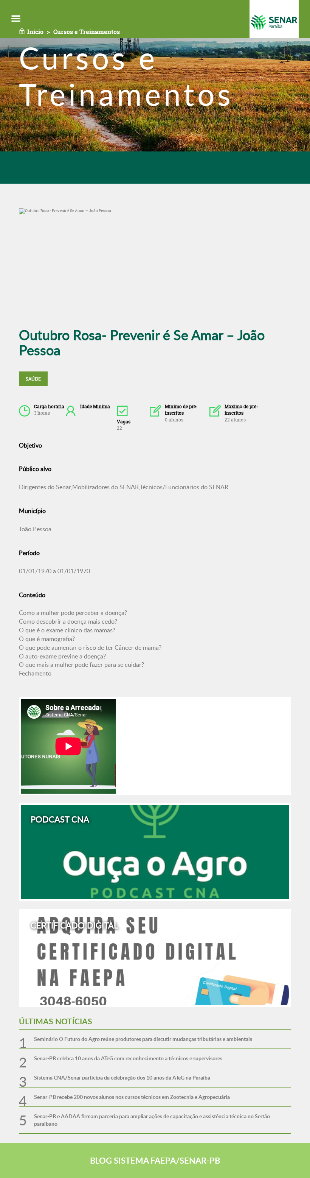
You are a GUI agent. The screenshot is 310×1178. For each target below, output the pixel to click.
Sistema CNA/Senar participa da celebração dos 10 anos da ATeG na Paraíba (122, 1077)
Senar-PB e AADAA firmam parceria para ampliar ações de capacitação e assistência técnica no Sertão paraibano (152, 1119)
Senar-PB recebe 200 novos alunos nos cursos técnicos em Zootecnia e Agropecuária (132, 1096)
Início (35, 32)
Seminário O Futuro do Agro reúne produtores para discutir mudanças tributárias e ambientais (143, 1038)
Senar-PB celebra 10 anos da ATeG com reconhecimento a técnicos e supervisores (128, 1058)
